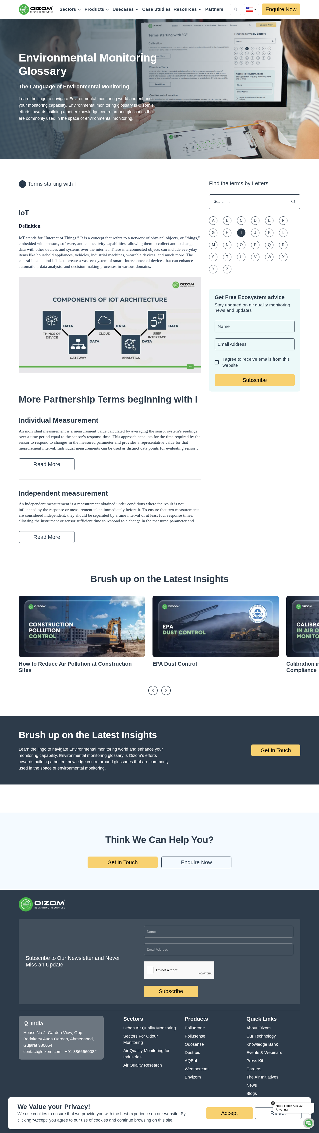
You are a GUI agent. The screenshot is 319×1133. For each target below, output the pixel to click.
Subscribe (255, 380)
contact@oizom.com (42, 1051)
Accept (229, 1113)
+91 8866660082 (81, 1051)
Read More (46, 464)
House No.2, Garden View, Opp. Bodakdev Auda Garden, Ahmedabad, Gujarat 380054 (58, 1039)
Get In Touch (276, 750)
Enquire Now (281, 9)
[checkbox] (217, 362)
